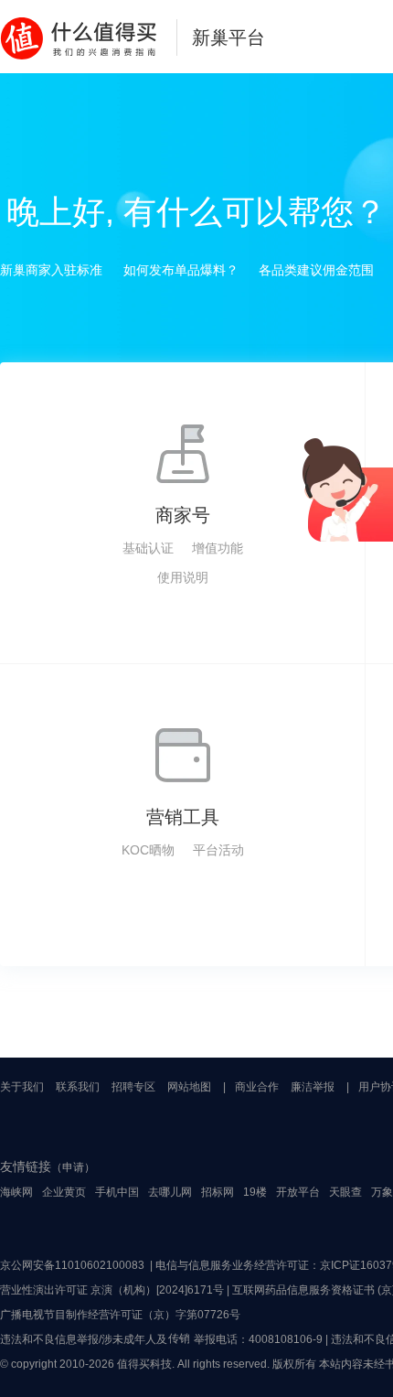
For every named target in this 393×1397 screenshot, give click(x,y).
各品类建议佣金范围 (316, 270)
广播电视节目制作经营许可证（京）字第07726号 (120, 1314)
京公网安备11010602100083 (72, 1265)
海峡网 (16, 1192)
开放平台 (298, 1192)
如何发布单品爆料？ (181, 270)
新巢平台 (228, 37)
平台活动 (218, 850)
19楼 (255, 1192)
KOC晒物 (148, 850)
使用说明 (182, 577)
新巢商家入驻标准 (51, 270)
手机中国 (117, 1192)
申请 (73, 1167)
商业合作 (257, 1086)
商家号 (182, 515)
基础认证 (148, 548)
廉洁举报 (313, 1086)
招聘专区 (133, 1086)
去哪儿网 (170, 1192)
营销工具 (182, 817)
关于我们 (22, 1086)
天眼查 (345, 1192)
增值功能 (217, 548)
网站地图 (189, 1086)
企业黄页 (64, 1192)
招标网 (217, 1192)
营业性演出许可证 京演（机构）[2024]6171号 (112, 1290)
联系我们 (78, 1086)
